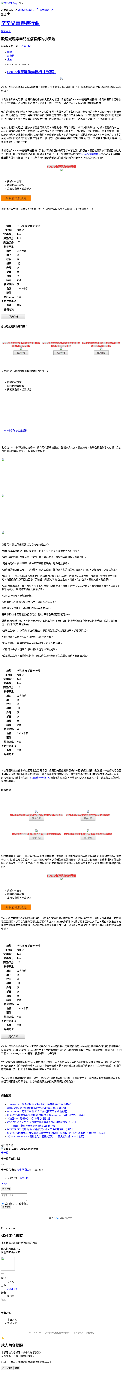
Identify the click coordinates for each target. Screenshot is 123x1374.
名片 (9, 59)
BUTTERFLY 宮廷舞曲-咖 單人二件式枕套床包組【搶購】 (38, 1111)
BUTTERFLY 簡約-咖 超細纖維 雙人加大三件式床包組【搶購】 (40, 1129)
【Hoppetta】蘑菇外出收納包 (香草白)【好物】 (31, 1125)
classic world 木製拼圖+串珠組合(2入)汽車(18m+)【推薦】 (37, 1108)
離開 (17, 1368)
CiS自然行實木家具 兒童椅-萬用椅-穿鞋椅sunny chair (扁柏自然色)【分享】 (46, 1115)
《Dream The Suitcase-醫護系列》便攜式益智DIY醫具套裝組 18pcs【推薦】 (46, 1136)
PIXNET (39, 1332)
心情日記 (26, 46)
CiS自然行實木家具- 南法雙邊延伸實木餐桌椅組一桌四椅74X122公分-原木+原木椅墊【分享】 (56, 1133)
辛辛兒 (4, 1152)
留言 (27, 1169)
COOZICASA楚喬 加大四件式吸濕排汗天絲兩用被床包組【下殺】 (42, 1122)
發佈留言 (6, 1207)
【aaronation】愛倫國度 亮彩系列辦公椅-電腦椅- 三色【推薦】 (40, 1104)
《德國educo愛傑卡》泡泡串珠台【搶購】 (29, 1118)
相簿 (9, 52)
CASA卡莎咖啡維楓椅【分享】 (31, 72)
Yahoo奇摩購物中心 (90, 154)
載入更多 (6, 1189)
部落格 (10, 56)
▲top (4, 1183)
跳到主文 (6, 31)
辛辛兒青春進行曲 (20, 23)
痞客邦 (20, 1169)
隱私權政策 (78, 1332)
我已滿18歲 (7, 1368)
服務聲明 (90, 1332)
